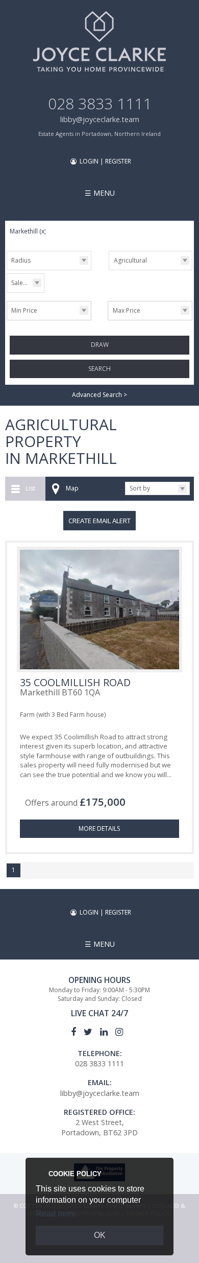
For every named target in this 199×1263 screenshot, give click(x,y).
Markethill (28, 231)
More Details (99, 828)
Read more (56, 1213)
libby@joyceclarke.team (99, 119)
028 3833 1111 (100, 103)
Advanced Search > (99, 394)
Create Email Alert (99, 520)
